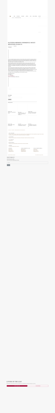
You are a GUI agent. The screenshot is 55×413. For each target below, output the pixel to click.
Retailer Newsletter (15, 143)
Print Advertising (10, 146)
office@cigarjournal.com (11, 151)
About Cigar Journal (11, 137)
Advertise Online (14, 146)
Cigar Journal (14, 6)
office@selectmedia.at (23, 151)
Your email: (9, 96)
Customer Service (32, 137)
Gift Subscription (22, 137)
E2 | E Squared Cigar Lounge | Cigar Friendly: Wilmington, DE (32, 125)
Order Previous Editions (27, 137)
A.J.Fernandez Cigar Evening (18, 17)
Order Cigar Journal (11, 143)
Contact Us (18, 146)
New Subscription (19, 137)
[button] (17, 386)
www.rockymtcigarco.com (11, 75)
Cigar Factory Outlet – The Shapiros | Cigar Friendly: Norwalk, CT (22, 114)
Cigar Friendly (9, 47)
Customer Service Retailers (25, 143)
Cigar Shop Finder (11, 140)
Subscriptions (14, 137)
